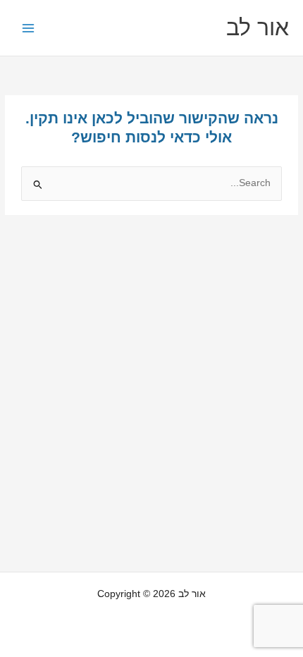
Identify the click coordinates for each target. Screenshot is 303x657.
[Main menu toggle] (28, 27)
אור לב (257, 27)
